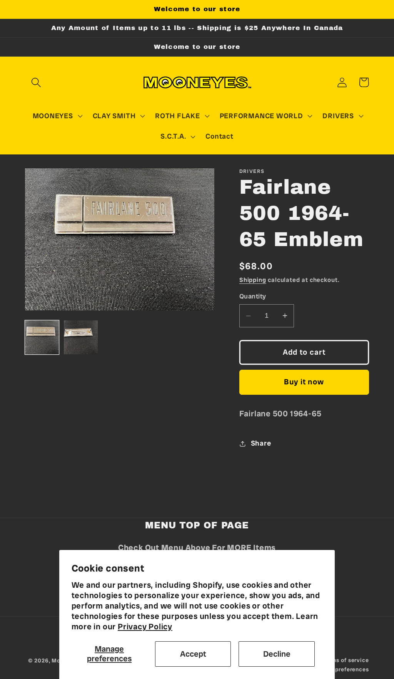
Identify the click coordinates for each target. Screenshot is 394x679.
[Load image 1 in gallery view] (42, 337)
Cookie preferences (341, 669)
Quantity (252, 296)
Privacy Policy (145, 626)
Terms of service (345, 660)
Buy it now (304, 382)
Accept (193, 654)
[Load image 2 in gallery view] (81, 337)
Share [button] (261, 443)
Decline (276, 654)
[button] (36, 82)
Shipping (252, 280)
